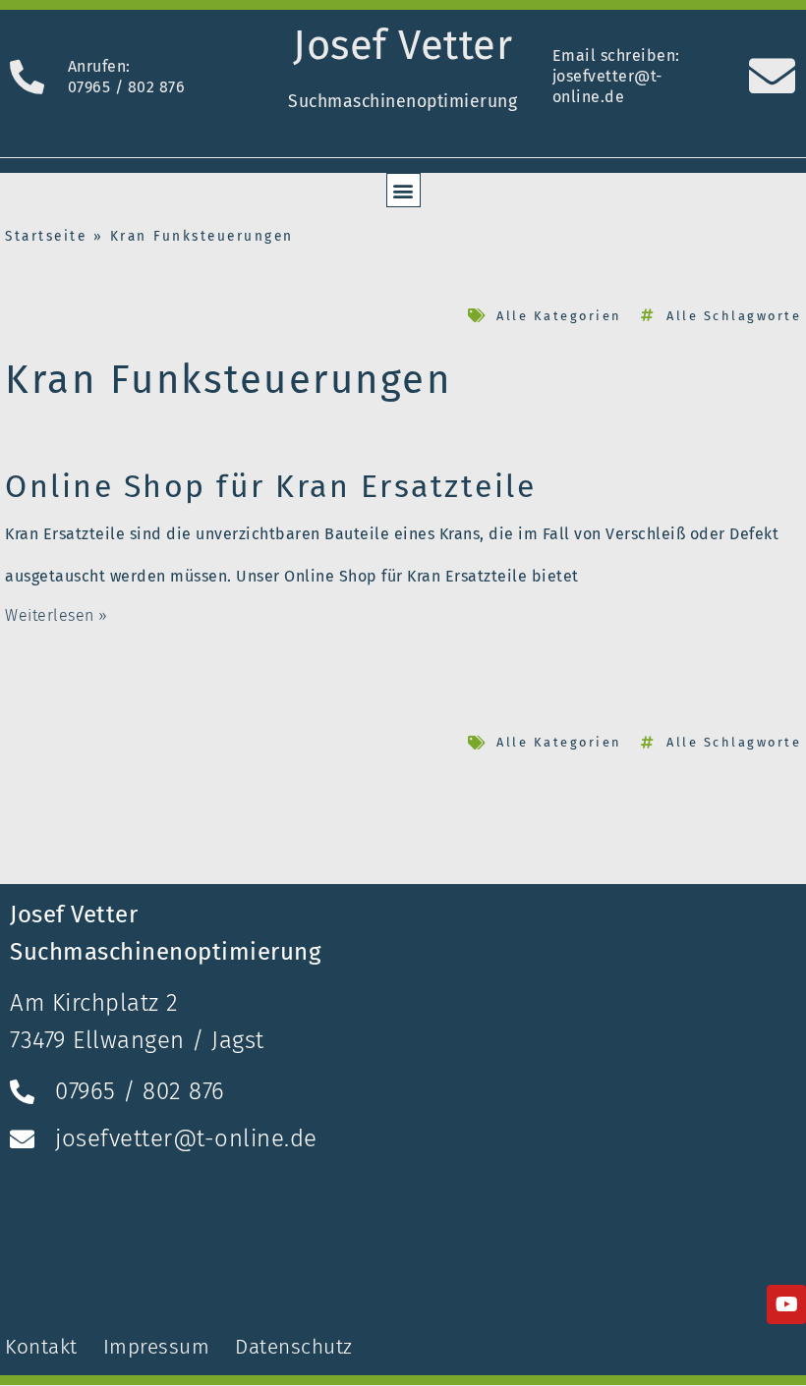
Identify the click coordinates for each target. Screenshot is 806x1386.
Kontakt (44, 1347)
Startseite (45, 236)
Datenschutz (294, 1347)
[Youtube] (786, 1304)
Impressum (156, 1347)
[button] (403, 190)
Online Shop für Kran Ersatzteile (270, 486)
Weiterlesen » (56, 615)
